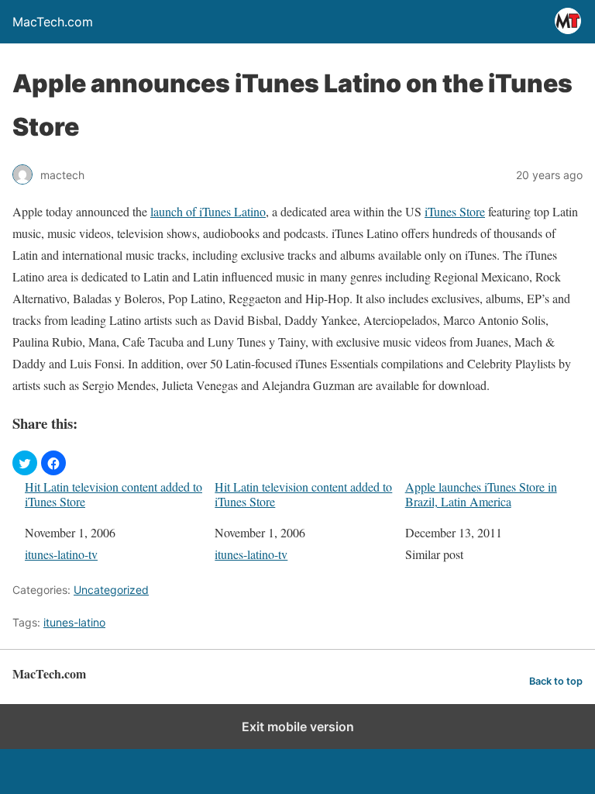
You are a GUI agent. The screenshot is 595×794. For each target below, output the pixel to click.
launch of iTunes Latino (208, 211)
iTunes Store (455, 211)
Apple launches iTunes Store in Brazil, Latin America (481, 494)
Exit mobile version (298, 726)
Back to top (556, 681)
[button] (24, 463)
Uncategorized (111, 589)
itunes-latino (74, 622)
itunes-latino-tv (61, 554)
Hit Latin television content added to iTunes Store (113, 494)
